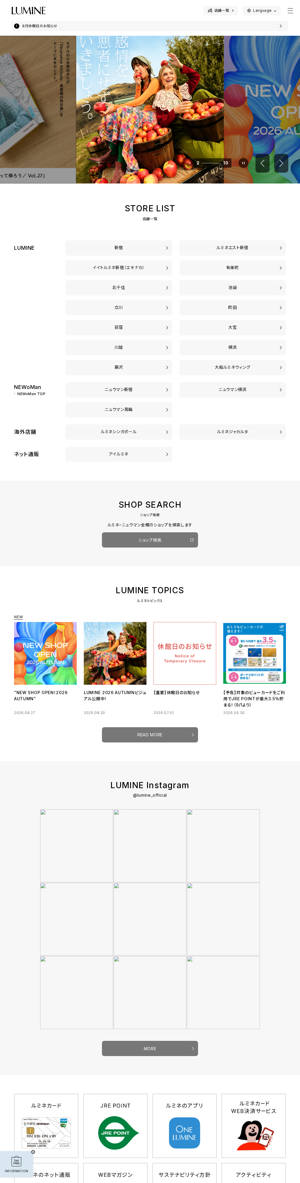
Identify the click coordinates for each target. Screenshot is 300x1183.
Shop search (150, 540)
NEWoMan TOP (31, 394)
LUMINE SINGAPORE (119, 431)
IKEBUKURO (232, 287)
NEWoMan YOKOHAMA (232, 389)
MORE (150, 1048)
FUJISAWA (118, 367)
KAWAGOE (118, 347)
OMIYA (233, 327)
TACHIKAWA (118, 307)
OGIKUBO (119, 327)
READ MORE (150, 734)
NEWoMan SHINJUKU (118, 389)
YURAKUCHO (232, 267)
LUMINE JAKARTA (232, 431)
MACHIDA (233, 307)
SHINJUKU (118, 247)
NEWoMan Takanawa (119, 409)
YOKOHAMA (232, 347)
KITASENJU (119, 287)
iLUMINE (118, 453)
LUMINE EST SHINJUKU (232, 247)
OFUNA (232, 367)
